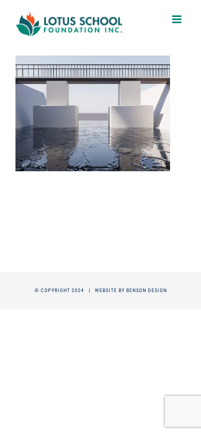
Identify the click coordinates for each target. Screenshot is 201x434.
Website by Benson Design (131, 290)
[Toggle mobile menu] (178, 19)
